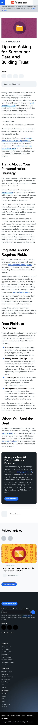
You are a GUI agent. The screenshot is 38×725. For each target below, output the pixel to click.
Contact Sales (5, 704)
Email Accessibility (6, 652)
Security (3, 665)
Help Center (4, 674)
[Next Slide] (10, 538)
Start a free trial (11, 499)
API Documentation (7, 677)
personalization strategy (22, 292)
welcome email (7, 433)
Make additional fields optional (20, 265)
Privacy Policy (5, 715)
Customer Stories (6, 671)
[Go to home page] (19, 2)
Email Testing (5, 654)
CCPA (23, 715)
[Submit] (33, 612)
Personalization (7, 192)
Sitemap (3, 687)
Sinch (3, 701)
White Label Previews (7, 662)
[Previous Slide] (3, 538)
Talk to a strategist (9, 604)
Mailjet (3, 699)
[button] (35, 2)
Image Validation (6, 657)
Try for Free (4, 707)
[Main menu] (2, 2)
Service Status (5, 679)
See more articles (9, 584)
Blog (2, 684)
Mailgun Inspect (6, 647)
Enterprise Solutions (7, 660)
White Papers (5, 682)
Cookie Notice (15, 715)
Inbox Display (5, 649)
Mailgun (3, 696)
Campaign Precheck (9, 441)
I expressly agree (26, 615)
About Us (4, 694)
